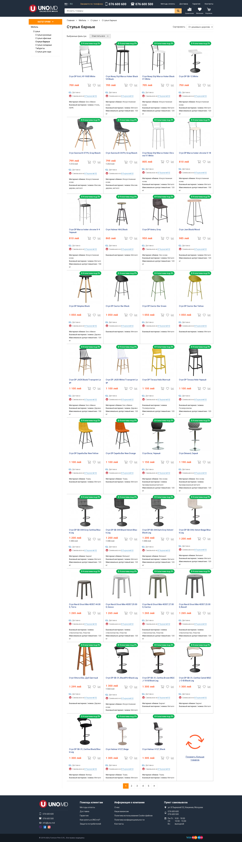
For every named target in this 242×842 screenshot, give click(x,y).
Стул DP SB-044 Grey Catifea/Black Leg (85, 531)
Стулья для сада (43, 52)
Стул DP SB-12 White (188, 76)
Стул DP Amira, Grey (151, 229)
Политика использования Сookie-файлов (133, 815)
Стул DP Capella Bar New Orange (121, 453)
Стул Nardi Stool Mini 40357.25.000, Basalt (194, 605)
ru (71, 4)
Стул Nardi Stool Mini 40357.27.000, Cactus (158, 605)
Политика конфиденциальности (129, 820)
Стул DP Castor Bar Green (154, 306)
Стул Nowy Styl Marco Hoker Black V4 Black (122, 77)
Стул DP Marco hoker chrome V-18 (195, 153)
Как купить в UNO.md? (90, 820)
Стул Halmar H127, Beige (117, 749)
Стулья (36, 31)
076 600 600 (117, 4)
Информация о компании (129, 802)
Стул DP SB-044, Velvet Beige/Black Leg (195, 531)
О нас (117, 807)
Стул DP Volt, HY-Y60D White (82, 76)
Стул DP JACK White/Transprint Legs (122, 381)
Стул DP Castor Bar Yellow (191, 306)
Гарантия (196, 4)
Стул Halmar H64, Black (116, 229)
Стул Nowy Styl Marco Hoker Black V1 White (158, 77)
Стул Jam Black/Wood (189, 229)
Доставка (183, 4)
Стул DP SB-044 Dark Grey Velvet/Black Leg (158, 531)
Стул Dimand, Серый (188, 453)
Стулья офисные (43, 38)
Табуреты (40, 48)
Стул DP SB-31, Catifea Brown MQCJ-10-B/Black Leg (158, 679)
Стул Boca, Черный (151, 453)
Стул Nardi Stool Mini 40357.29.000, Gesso (121, 605)
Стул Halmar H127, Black (153, 749)
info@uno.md (49, 823)
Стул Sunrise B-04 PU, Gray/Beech (121, 153)
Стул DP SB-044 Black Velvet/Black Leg (121, 531)
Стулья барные (42, 42)
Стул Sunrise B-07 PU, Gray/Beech (85, 153)
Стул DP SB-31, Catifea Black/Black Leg (85, 750)
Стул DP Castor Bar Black (117, 306)
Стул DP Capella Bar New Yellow (83, 453)
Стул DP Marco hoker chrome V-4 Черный (84, 230)
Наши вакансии (121, 811)
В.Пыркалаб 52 (90, 96)
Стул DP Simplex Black (79, 306)
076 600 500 (144, 4)
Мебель (34, 27)
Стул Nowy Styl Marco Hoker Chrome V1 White (158, 154)
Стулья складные (43, 45)
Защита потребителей (90, 824)
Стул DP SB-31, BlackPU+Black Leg (122, 678)
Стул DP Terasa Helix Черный (192, 380)
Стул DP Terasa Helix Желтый (156, 380)
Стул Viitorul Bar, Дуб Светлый (83, 678)
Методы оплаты (168, 4)
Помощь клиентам (91, 802)
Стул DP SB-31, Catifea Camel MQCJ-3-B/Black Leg (195, 679)
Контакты (209, 4)
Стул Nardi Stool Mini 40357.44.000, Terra (84, 605)
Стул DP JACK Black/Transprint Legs (85, 381)
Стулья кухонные (43, 35)
